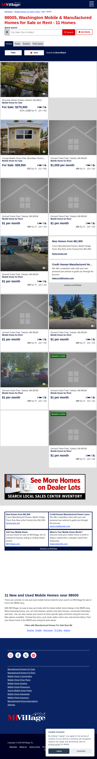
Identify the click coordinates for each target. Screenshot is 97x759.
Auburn (67, 630)
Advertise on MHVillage (72, 285)
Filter (13, 53)
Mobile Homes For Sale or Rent (27, 12)
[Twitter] (26, 655)
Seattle (38, 630)
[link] (14, 107)
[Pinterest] (33, 655)
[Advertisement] (72, 80)
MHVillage (9, 12)
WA (43, 12)
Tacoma (30, 630)
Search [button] (69, 32)
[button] (7, 32)
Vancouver (48, 630)
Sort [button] (35, 53)
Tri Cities (58, 630)
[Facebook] (18, 655)
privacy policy (54, 744)
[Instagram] (10, 655)
